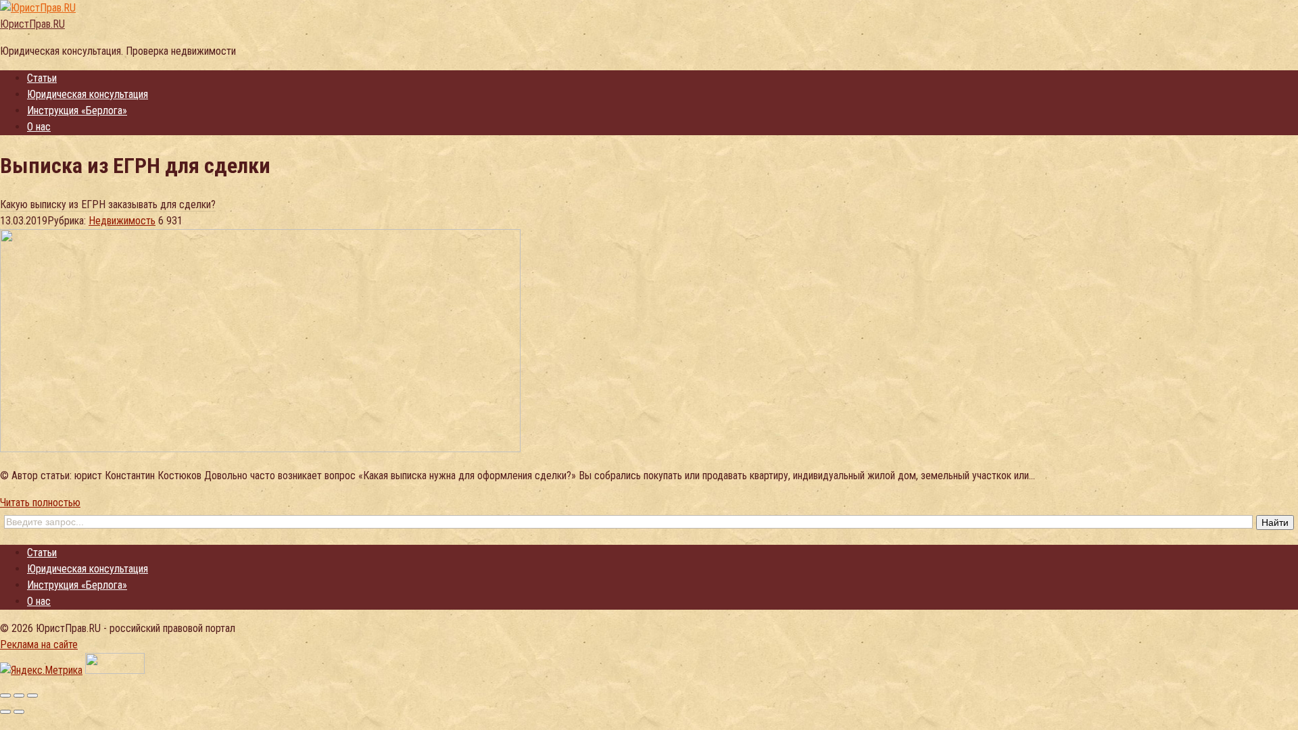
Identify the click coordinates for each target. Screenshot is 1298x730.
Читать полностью (40, 502)
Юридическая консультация (87, 94)
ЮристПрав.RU (32, 24)
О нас (39, 126)
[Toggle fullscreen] (19, 696)
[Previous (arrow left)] (5, 712)
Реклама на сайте (39, 644)
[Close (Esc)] (5, 696)
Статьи (42, 78)
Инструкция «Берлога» (77, 110)
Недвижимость (122, 220)
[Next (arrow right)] (19, 712)
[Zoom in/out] (32, 696)
